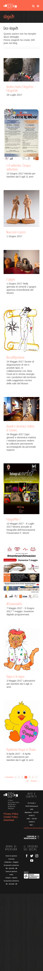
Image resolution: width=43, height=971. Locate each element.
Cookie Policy (11, 817)
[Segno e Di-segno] (21, 649)
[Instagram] (36, 855)
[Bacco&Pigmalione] (21, 329)
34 (27, 781)
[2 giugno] (21, 262)
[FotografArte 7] (21, 488)
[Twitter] (31, 855)
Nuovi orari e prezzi (16, 232)
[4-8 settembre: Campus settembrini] (21, 134)
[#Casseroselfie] (21, 573)
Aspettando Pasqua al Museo (21, 749)
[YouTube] (31, 860)
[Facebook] (26, 855)
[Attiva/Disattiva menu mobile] (38, 6)
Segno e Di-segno (15, 676)
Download (9, 820)
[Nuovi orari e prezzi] (21, 208)
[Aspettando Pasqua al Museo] (21, 722)
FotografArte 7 (14, 519)
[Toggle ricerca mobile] (33, 6)
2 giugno (11, 279)
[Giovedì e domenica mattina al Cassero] (21, 409)
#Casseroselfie (14, 604)
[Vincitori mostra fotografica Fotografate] (21, 69)
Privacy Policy (11, 813)
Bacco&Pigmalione (16, 357)
